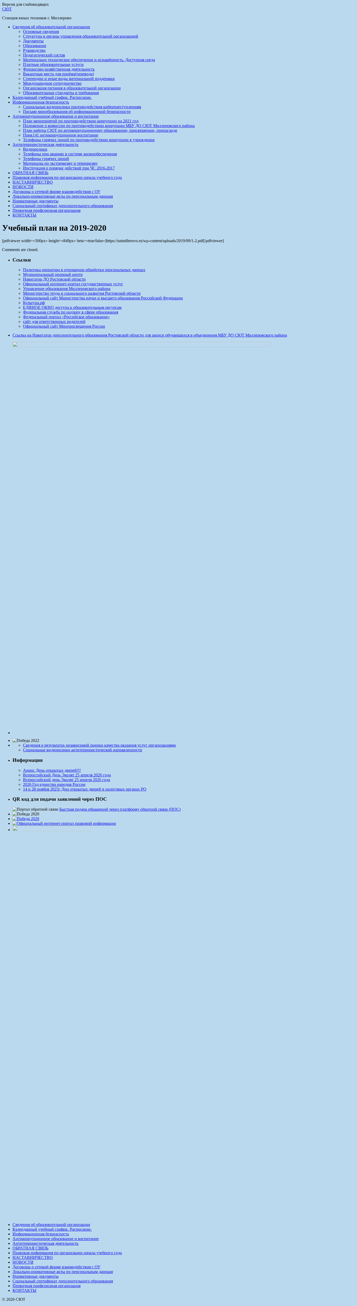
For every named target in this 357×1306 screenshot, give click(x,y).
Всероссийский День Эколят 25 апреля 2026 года (67, 775)
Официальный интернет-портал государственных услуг (73, 284)
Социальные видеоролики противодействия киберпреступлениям (82, 107)
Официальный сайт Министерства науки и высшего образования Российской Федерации (103, 298)
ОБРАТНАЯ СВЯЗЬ (30, 173)
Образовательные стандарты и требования (61, 92)
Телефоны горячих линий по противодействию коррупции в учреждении (89, 140)
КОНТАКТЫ (24, 215)
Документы (33, 41)
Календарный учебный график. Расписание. (52, 97)
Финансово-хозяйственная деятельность (59, 69)
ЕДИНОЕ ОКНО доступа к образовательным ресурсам (72, 307)
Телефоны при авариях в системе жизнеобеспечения (70, 154)
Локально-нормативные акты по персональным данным (63, 196)
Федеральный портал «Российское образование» (66, 317)
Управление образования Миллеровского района (66, 288)
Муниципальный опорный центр (53, 274)
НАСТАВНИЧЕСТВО (33, 182)
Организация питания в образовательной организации (72, 88)
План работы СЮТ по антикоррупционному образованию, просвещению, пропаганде (100, 130)
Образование (34, 45)
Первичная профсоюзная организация (46, 210)
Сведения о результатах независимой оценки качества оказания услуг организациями (99, 745)
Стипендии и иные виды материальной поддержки (69, 78)
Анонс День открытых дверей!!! (52, 770)
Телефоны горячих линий (46, 158)
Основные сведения (41, 31)
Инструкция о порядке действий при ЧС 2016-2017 (69, 168)
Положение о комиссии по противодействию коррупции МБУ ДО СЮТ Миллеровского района (109, 125)
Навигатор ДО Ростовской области (54, 279)
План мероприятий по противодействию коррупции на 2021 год (81, 121)
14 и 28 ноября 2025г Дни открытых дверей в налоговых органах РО (84, 789)
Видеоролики (35, 149)
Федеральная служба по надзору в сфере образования (70, 312)
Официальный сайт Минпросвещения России (64, 326)
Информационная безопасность (41, 102)
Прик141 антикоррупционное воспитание (60, 135)
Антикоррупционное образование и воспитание (56, 116)
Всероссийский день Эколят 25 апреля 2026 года (66, 779)
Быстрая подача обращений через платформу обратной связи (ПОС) (120, 809)
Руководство (34, 50)
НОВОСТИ (23, 187)
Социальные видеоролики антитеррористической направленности (82, 750)
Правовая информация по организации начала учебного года (67, 177)
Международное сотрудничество (52, 83)
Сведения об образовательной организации (51, 27)
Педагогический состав (44, 55)
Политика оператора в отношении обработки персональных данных (84, 270)
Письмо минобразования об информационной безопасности (77, 111)
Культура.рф (34, 302)
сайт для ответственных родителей (54, 321)
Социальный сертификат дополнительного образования (63, 205)
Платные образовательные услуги (53, 64)
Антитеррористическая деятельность (45, 144)
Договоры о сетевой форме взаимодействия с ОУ (56, 191)
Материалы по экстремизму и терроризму (60, 163)
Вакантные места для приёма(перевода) (58, 74)
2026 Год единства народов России (54, 784)
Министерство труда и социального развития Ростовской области (82, 293)
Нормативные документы (36, 201)
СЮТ (7, 9)
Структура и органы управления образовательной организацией (80, 36)
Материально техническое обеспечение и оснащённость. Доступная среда (89, 60)
